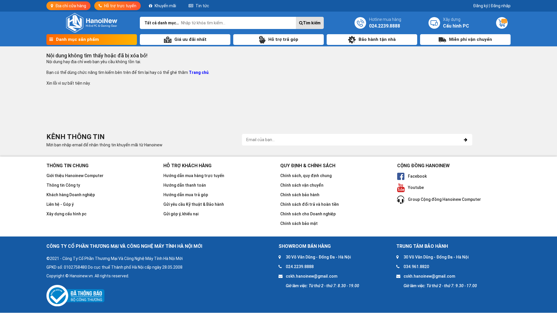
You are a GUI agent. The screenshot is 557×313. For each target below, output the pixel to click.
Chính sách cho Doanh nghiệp (308, 214)
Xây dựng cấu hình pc (66, 214)
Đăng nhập (501, 5)
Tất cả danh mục (160, 23)
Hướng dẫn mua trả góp (185, 194)
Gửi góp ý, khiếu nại (180, 214)
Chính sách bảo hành (299, 194)
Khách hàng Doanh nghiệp (70, 194)
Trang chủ (199, 72)
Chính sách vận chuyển (301, 185)
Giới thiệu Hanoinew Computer (75, 175)
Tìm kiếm (312, 23)
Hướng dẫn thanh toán (184, 185)
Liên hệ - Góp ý (60, 204)
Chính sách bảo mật (299, 223)
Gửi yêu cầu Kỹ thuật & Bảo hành (193, 204)
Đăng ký (481, 5)
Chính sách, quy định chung (306, 175)
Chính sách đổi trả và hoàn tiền (309, 204)
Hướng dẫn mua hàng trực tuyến (193, 175)
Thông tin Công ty (63, 185)
